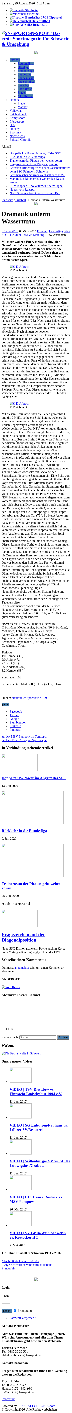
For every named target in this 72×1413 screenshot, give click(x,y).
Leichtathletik (18, 114)
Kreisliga (23, 85)
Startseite (7, 200)
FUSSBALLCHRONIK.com (36, 1406)
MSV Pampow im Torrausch (24, 736)
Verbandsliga (26, 70)
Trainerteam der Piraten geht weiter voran (36, 160)
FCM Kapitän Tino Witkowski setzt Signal (36, 186)
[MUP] (36, 1279)
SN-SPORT (10, 231)
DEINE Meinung (33, 235)
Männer (22, 107)
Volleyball (16, 110)
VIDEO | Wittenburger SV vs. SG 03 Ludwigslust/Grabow (40, 1163)
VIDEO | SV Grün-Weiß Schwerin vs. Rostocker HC (38, 1235)
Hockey (15, 128)
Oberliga (23, 67)
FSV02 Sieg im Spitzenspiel (24, 740)
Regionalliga (26, 63)
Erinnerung (24, 1310)
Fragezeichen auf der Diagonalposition (34, 164)
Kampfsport (17, 118)
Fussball (15, 60)
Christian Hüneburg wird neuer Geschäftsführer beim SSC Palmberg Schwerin (40, 169)
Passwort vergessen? (23, 1318)
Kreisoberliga (26, 81)
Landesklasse (26, 78)
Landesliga (24, 74)
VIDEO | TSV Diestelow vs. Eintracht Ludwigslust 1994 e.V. (36, 1091)
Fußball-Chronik (20, 139)
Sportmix (15, 132)
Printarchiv (8, 1268)
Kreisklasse (25, 89)
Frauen (22, 92)
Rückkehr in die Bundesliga (27, 157)
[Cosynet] (36, 53)
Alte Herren (25, 96)
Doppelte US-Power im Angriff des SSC (35, 153)
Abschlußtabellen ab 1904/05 (20, 1261)
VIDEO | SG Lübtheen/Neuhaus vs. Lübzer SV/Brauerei (39, 1127)
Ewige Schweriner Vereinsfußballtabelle (27, 1264)
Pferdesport (17, 121)
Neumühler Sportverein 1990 (30, 698)
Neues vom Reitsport (23, 189)
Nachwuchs (17, 136)
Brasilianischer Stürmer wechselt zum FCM (37, 175)
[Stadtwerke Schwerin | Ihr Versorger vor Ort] (36, 204)
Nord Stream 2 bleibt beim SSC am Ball (35, 193)
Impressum (8, 1399)
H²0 (12, 125)
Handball (15, 99)
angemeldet (21, 967)
